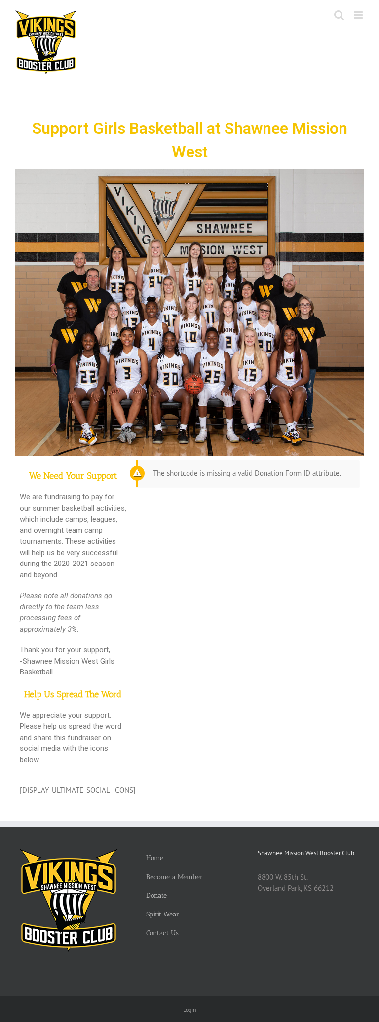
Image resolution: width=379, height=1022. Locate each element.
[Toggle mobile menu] (359, 15)
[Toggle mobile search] (339, 15)
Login (189, 1009)
